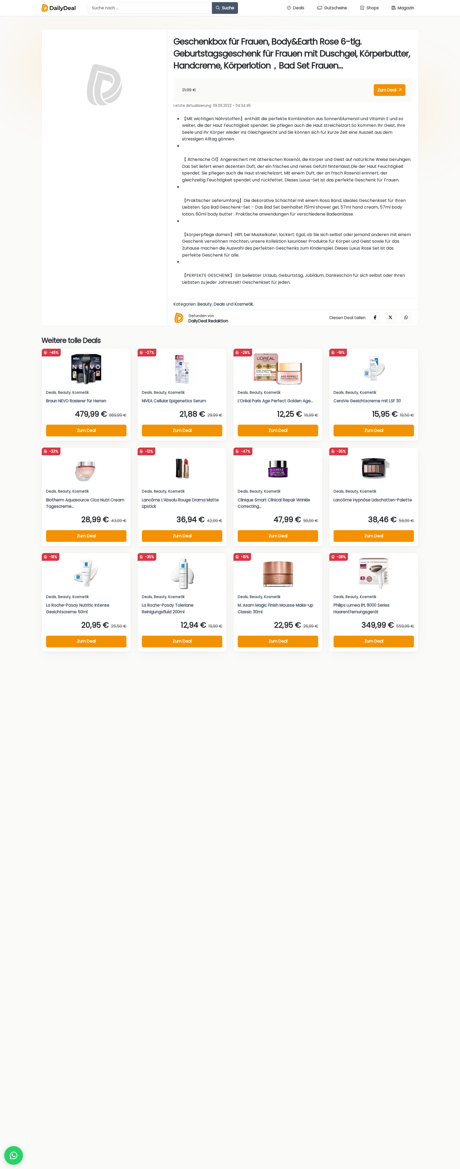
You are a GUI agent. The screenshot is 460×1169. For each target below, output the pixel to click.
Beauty (205, 304)
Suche (227, 8)
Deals (219, 304)
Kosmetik (244, 304)
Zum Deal (387, 90)
